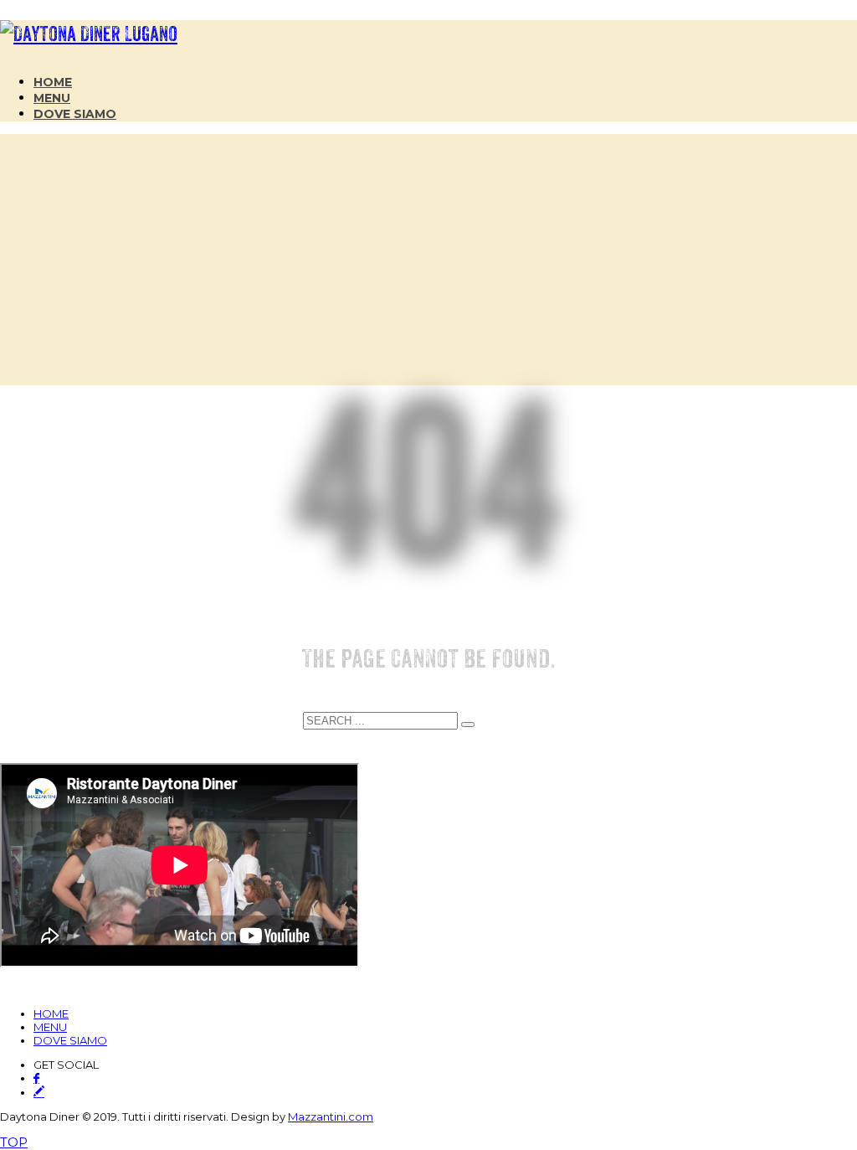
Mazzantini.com (330, 1116)
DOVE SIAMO (70, 1040)
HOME (51, 1013)
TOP (14, 1142)
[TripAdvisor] (38, 1091)
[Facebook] (36, 1078)
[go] (468, 724)
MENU (50, 1027)
